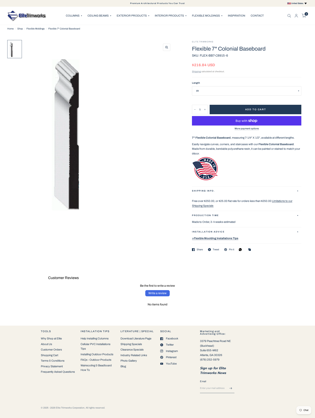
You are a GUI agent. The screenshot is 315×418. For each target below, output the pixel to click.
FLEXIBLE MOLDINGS (206, 15)
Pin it (231, 249)
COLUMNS (72, 15)
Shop (20, 28)
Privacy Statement (52, 366)
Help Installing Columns (95, 338)
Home (10, 28)
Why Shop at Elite (51, 338)
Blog (123, 366)
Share (200, 249)
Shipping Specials (131, 344)
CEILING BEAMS (98, 15)
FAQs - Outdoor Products (96, 359)
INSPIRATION (236, 15)
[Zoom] (166, 47)
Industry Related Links (133, 355)
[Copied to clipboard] (250, 250)
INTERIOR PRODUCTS (169, 15)
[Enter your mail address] (230, 388)
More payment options (247, 128)
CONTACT (257, 15)
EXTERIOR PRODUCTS (132, 15)
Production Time (205, 215)
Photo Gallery (128, 360)
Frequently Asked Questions (58, 371)
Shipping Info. (203, 191)
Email (203, 381)
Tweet (216, 249)
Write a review (157, 293)
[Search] (289, 16)
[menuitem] (74, 16)
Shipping (196, 71)
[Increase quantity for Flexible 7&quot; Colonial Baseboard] (205, 109)
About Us (46, 344)
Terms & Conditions (53, 360)
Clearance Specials (132, 349)
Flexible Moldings (35, 28)
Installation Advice (208, 231)
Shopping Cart (49, 355)
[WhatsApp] (241, 249)
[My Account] (296, 16)
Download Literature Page (135, 338)
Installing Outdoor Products (97, 354)
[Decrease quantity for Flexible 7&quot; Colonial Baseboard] (195, 109)
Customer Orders (51, 349)
